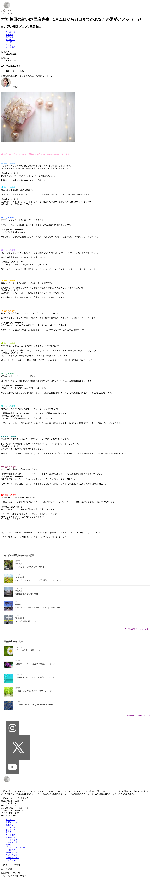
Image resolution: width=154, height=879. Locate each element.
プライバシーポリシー (15, 847)
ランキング (10, 40)
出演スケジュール (13, 822)
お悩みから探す (12, 858)
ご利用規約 (10, 850)
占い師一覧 (10, 32)
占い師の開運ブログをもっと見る (137, 629)
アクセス (9, 45)
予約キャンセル (12, 853)
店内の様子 (10, 837)
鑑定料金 (9, 37)
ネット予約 (10, 47)
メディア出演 (11, 842)
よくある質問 (11, 840)
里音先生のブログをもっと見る (138, 715)
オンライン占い (12, 860)
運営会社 (9, 845)
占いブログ (10, 830)
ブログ (9, 42)
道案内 (9, 832)
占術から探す (11, 855)
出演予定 (9, 35)
